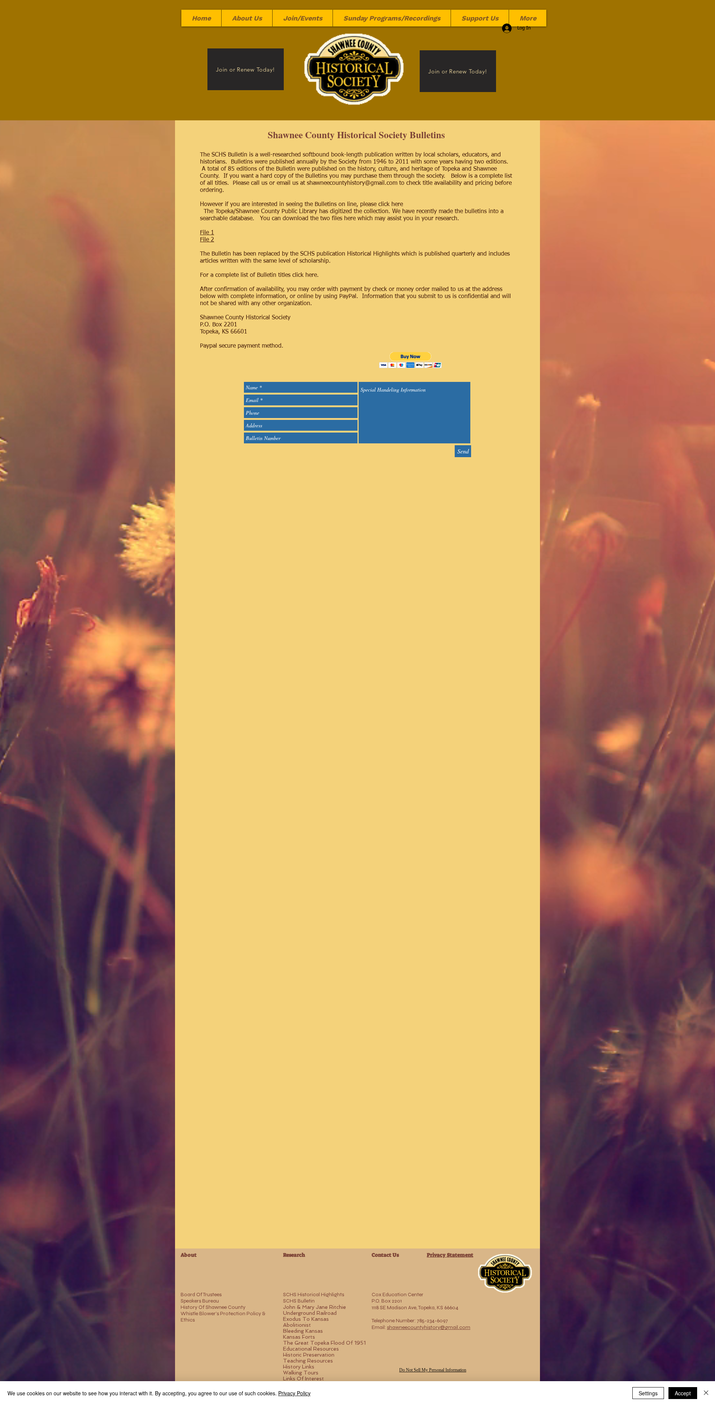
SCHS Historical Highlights (313, 1294)
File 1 (207, 233)
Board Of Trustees (201, 1294)
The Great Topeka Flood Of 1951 (324, 1343)
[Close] (706, 1393)
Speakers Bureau (200, 1301)
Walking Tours (300, 1373)
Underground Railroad (310, 1313)
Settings (648, 1393)
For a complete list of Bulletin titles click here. (260, 275)
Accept (683, 1393)
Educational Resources (311, 1349)
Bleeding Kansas (303, 1331)
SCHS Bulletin (299, 1301)
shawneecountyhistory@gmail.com (352, 183)
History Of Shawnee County (213, 1307)
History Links (298, 1367)
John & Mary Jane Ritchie (314, 1307)
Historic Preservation (308, 1355)
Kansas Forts (299, 1337)
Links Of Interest (303, 1379)
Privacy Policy (294, 1393)
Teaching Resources (308, 1361)
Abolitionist (297, 1325)
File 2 (207, 240)
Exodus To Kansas (306, 1319)
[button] (410, 360)
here (397, 205)
